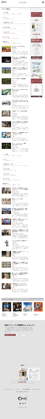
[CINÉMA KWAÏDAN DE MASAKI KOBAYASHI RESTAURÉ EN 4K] (5, 316)
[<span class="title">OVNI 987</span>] (36, 27)
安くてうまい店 (6, 36)
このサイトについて (8, 389)
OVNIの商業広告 (26, 389)
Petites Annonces (37, 45)
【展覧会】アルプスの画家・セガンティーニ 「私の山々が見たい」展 (20, 69)
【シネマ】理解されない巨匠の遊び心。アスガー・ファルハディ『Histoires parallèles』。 (20, 123)
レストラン (5, 17)
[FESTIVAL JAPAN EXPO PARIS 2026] (26, 316)
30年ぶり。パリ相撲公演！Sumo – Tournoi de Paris (20, 133)
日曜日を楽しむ (6, 41)
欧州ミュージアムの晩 (17, 198)
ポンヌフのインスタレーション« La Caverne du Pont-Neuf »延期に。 (20, 101)
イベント (14, 93)
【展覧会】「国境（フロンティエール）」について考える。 (20, 220)
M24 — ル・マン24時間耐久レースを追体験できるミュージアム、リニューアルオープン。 (20, 58)
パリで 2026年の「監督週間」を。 (19, 79)
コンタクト (17, 389)
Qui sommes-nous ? (22, 391)
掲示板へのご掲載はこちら (36, 58)
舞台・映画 (14, 82)
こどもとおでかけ (6, 32)
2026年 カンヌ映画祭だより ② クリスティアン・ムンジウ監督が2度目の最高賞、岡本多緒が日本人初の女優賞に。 (20, 190)
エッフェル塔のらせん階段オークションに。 (20, 241)
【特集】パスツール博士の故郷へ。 (19, 112)
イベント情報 (5, 12)
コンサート (14, 50)
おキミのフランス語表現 (36, 96)
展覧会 (13, 255)
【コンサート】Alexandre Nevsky (18, 47)
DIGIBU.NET (11, 299)
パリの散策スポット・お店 (8, 22)
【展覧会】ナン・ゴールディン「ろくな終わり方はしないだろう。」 (19, 285)
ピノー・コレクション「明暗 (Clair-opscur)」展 (19, 144)
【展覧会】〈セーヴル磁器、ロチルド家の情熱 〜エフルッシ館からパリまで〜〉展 (20, 263)
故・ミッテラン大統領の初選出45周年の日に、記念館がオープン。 (20, 274)
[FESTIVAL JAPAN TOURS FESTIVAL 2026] (37, 316)
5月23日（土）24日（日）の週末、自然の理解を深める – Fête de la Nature (19, 209)
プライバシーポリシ (36, 389)
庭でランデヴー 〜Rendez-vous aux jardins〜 (20, 90)
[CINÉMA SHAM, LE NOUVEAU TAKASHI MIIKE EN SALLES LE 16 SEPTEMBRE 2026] (16, 316)
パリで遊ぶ (14, 244)
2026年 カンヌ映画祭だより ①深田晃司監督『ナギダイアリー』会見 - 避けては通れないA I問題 (20, 231)
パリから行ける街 (6, 27)
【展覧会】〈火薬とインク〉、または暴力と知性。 (20, 252)
